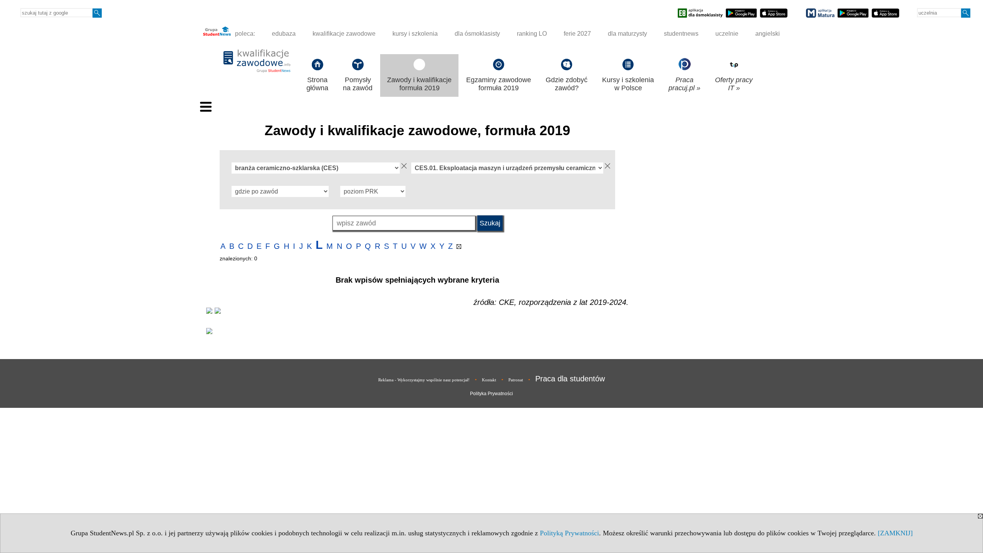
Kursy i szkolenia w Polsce (628, 84)
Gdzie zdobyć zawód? (566, 84)
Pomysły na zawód (357, 84)
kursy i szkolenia (415, 33)
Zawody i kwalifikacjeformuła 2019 (419, 84)
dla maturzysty (627, 33)
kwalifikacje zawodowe (344, 33)
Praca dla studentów (570, 378)
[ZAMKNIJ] (895, 533)
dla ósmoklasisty (477, 33)
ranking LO (532, 33)
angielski (767, 33)
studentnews (681, 33)
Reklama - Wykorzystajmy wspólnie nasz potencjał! (424, 379)
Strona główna (317, 84)
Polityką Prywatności (569, 533)
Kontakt (489, 379)
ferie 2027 (577, 33)
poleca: (244, 33)
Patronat (515, 379)
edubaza (284, 33)
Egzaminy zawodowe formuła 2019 (498, 84)
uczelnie (726, 33)
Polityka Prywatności (491, 393)
